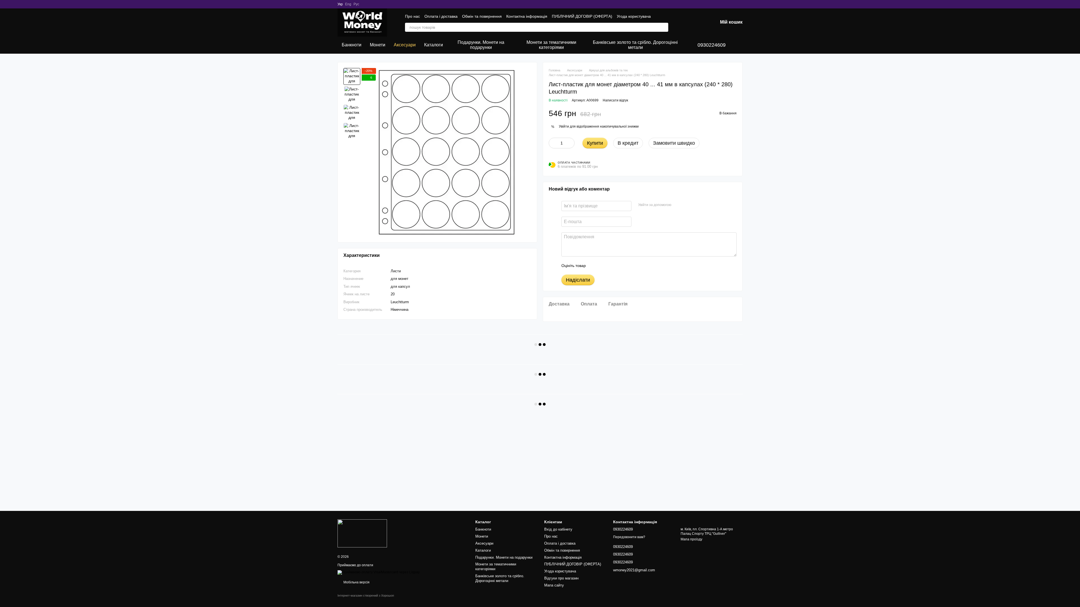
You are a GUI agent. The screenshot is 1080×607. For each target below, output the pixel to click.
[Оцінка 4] (622, 265)
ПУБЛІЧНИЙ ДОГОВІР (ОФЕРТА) (582, 16)
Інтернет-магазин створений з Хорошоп (366, 595)
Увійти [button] (564, 126)
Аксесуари (405, 44)
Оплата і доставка (441, 16)
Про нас (412, 16)
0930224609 (712, 44)
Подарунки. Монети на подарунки (481, 45)
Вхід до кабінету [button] (558, 529)
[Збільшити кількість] (570, 143)
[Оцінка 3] (613, 265)
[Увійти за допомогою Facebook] (677, 205)
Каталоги (433, 44)
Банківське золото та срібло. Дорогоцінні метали (635, 45)
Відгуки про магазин (561, 578)
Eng (348, 4)
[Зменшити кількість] (553, 143)
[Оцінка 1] (595, 265)
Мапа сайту (554, 585)
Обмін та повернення (482, 16)
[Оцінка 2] (604, 265)
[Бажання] (684, 22)
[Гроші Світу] (362, 533)
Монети (377, 44)
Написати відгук (615, 100)
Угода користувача (634, 16)
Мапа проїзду (691, 539)
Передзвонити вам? (629, 537)
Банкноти (351, 44)
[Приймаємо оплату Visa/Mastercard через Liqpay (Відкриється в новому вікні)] (379, 572)
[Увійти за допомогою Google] (686, 205)
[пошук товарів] (663, 27)
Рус (356, 4)
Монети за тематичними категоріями (551, 45)
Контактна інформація (526, 16)
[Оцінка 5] (631, 265)
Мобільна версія (356, 582)
